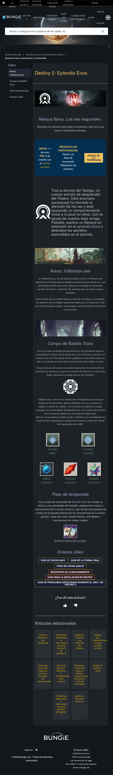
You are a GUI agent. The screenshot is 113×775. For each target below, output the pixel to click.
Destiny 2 (27, 17)
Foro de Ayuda (64, 17)
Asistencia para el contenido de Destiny (45, 54)
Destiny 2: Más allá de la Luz (79, 699)
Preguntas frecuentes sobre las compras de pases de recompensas (43, 673)
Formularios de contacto (78, 17)
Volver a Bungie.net (81, 767)
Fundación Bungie (51, 17)
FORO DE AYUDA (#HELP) (70, 566)
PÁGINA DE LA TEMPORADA (94, 158)
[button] (65, 605)
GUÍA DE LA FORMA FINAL (85, 560)
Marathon (38, 17)
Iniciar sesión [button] (100, 17)
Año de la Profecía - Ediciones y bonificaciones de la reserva (61, 673)
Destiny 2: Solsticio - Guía (98, 668)
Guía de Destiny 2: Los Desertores (43, 639)
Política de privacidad (81, 756)
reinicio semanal (45, 165)
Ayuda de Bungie (13, 54)
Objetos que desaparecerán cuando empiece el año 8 (98, 641)
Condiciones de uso (81, 753)
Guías (91, 17)
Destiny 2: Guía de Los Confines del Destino (79, 641)
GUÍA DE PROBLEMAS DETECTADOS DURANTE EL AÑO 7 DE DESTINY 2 (70, 583)
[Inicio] (11, 17)
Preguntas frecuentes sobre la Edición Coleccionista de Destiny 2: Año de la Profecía (79, 674)
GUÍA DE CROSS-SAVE (53, 560)
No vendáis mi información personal (81, 764)
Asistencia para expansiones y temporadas (25, 57)
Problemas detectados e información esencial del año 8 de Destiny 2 (61, 644)
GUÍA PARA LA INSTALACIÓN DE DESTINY (70, 577)
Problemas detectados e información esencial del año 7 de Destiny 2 (61, 705)
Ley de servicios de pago (81, 760)
